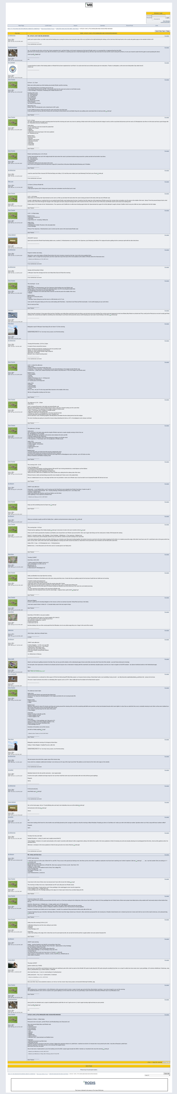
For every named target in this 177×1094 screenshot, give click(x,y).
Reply (168, 31)
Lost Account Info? (165, 22)
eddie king (10, 630)
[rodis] (89, 1083)
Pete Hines (11, 323)
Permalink (167, 35)
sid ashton (10, 770)
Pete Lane (10, 181)
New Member (166, 21)
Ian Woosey (11, 483)
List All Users (48, 25)
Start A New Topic (160, 31)
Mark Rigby (11, 554)
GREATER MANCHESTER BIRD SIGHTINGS (67, 28)
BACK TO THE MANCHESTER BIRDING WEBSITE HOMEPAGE (24, 28)
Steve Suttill (11, 659)
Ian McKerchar (11, 35)
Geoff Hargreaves (12, 47)
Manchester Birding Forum (47, 28)
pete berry (10, 310)
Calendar (102, 25)
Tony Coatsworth (12, 674)
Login (167, 17)
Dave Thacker (11, 79)
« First (149, 1062)
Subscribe (167, 1073)
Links (156, 25)
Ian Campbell (11, 62)
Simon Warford (12, 235)
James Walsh (11, 960)
